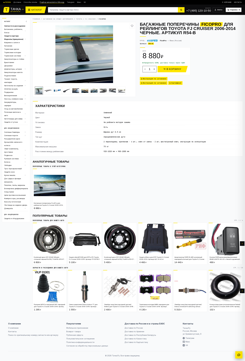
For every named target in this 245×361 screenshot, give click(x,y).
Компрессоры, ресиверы (14, 198)
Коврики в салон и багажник (12, 44)
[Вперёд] (242, 243)
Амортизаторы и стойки (14, 59)
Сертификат (176, 83)
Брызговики (9, 62)
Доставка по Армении (134, 331)
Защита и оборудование (14, 218)
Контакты (237, 2)
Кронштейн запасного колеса (13, 143)
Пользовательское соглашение (80, 339)
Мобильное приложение (77, 328)
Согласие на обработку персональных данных (87, 346)
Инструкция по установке (154, 79)
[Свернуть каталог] (26, 21)
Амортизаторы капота (13, 72)
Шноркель (8, 182)
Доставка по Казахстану (136, 339)
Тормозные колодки (12, 52)
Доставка (17, 2)
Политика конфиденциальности (80, 342)
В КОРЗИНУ (174, 69)
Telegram (70, 2)
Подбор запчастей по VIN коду (52, 2)
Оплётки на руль (11, 89)
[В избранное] (132, 25)
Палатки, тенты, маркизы (14, 185)
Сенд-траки (9, 192)
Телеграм (190, 338)
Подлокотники (10, 76)
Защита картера (11, 36)
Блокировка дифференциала (16, 188)
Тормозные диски (11, 49)
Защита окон (9, 172)
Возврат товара (73, 331)
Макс (79, 2)
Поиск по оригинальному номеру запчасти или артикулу (33, 335)
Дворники (8, 66)
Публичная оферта (74, 335)
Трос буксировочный (13, 169)
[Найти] (181, 9)
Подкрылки (8, 92)
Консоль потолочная (12, 202)
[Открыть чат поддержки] (238, 354)
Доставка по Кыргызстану (136, 342)
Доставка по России (134, 328)
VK (85, 2)
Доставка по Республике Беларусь (140, 335)
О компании (226, 2)
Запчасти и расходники (14, 26)
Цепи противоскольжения (15, 195)
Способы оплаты (30, 2)
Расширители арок (12, 139)
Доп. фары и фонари (12, 179)
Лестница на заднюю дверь (15, 205)
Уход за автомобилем (13, 109)
